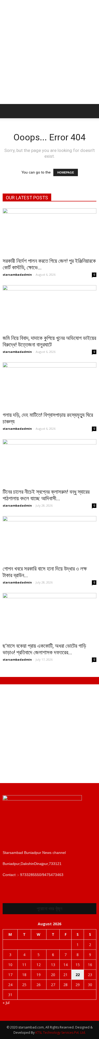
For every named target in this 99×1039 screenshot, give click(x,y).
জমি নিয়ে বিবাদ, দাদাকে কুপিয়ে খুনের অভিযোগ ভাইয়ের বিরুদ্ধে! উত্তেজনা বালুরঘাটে (49, 341)
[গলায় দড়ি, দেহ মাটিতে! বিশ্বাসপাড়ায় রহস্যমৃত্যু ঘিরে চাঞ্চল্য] (49, 385)
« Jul (6, 1002)
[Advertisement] (49, 52)
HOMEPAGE (65, 172)
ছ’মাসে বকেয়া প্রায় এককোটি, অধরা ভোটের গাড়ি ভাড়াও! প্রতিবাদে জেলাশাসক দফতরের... (44, 649)
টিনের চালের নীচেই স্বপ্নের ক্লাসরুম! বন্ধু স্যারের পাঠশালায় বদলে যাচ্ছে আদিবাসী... (46, 495)
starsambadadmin (17, 274)
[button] (91, 111)
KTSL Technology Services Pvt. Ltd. (60, 1032)
